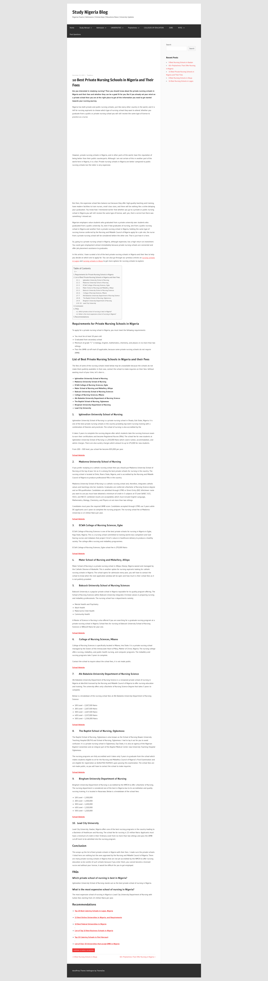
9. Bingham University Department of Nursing (95, 301)
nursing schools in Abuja (93, 261)
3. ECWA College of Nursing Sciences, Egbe (94, 285)
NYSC (180, 28)
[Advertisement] (113, 58)
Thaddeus (90, 75)
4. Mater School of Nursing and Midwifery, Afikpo (96, 288)
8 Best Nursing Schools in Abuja (85, 957)
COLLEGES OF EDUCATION (154, 28)
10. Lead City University (88, 303)
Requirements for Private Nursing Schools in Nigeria (94, 274)
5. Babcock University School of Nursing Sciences (96, 290)
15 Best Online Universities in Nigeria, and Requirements (98, 917)
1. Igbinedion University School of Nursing (94, 280)
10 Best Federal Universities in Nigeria (90, 924)
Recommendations (82, 317)
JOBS (171, 28)
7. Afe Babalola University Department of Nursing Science (99, 296)
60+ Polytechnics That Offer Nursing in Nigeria (137, 957)
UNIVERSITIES (116, 28)
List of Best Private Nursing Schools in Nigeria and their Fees (97, 277)
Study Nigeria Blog (90, 12)
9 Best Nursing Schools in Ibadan (181, 62)
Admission (100, 28)
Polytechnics (132, 28)
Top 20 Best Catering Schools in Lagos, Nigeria (94, 911)
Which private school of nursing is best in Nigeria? (95, 312)
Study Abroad (84, 28)
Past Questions (75, 34)
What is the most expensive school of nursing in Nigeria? (97, 314)
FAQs (77, 309)
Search (168, 44)
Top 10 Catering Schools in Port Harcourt (91, 937)
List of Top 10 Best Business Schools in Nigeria (94, 930)
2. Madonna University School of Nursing (93, 283)
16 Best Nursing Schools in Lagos (181, 81)
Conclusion (79, 306)
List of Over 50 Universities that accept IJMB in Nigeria (97, 944)
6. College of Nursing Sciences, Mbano (93, 293)
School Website (78, 455)
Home (72, 28)
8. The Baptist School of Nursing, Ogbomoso (95, 298)
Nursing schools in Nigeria (83, 950)
